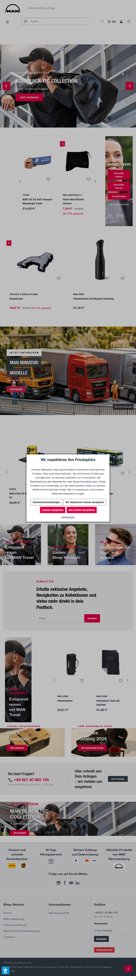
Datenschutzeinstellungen (46, 502)
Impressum (82, 489)
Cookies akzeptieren (52, 510)
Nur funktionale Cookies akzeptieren (85, 502)
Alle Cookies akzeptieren (82, 510)
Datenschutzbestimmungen (68, 493)
